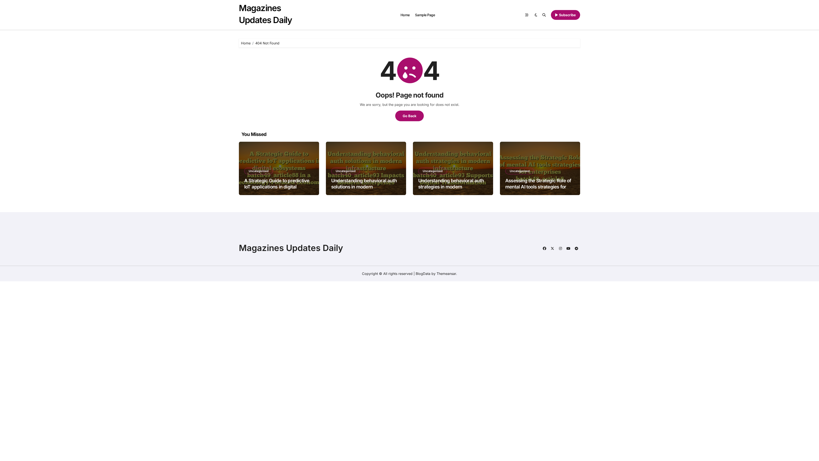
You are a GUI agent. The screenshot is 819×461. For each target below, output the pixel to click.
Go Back (409, 116)
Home (405, 15)
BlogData (423, 273)
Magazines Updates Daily (291, 248)
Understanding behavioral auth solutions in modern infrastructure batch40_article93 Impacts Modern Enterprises (366, 190)
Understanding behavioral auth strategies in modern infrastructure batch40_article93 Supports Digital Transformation (453, 190)
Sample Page (425, 15)
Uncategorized (259, 171)
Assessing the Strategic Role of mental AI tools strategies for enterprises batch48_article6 (538, 186)
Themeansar (446, 273)
